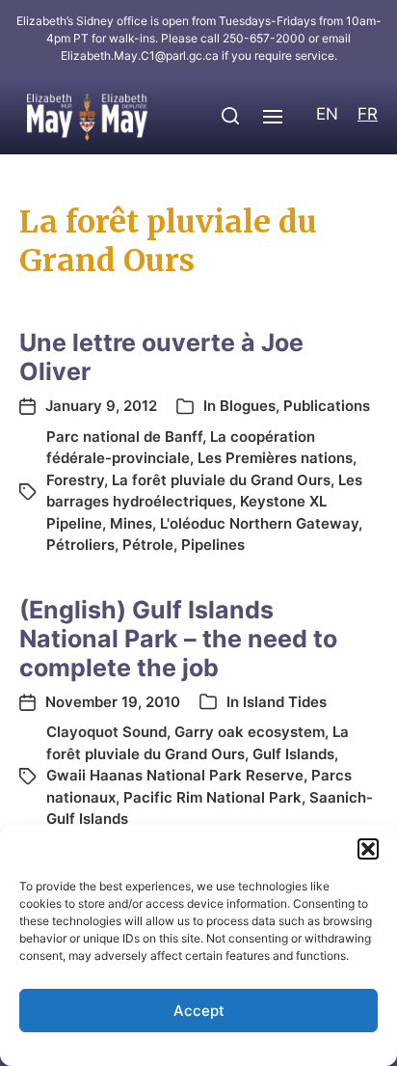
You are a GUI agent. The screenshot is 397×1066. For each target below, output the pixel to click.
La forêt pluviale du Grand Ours (221, 480)
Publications (326, 405)
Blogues (248, 405)
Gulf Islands (293, 754)
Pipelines (213, 544)
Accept (199, 1010)
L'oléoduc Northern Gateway (259, 523)
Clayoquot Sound (106, 732)
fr (367, 113)
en (327, 113)
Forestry (75, 480)
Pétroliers (80, 544)
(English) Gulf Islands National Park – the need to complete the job (178, 638)
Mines (131, 523)
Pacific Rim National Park (212, 797)
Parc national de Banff (124, 436)
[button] (368, 849)
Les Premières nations (275, 458)
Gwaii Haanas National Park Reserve (175, 775)
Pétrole (147, 544)
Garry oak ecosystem (249, 732)
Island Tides (285, 702)
